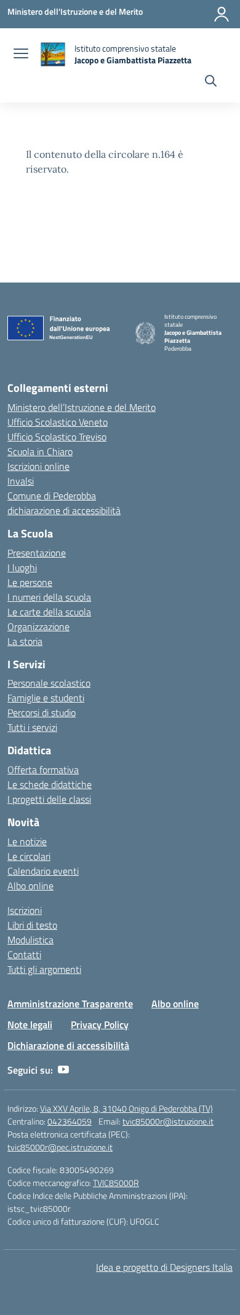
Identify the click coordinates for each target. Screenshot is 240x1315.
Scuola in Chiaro (40, 451)
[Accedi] (221, 14)
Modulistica (30, 939)
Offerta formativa (43, 769)
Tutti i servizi (32, 727)
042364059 (69, 1121)
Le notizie (27, 841)
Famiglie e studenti (45, 697)
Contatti (24, 954)
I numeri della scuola (49, 597)
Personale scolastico (48, 683)
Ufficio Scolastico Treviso (56, 436)
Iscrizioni (24, 910)
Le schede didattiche (49, 784)
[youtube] (63, 1069)
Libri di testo (32, 925)
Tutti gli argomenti (44, 969)
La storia (24, 641)
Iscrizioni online (38, 466)
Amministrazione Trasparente (70, 1003)
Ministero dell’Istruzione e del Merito (81, 407)
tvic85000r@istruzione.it (168, 1121)
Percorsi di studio (41, 712)
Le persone (29, 582)
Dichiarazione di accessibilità (68, 1045)
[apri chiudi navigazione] (21, 54)
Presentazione (36, 552)
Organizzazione (38, 626)
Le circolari (28, 856)
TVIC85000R (116, 1182)
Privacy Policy (100, 1024)
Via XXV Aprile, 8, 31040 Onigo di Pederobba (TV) (126, 1108)
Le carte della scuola (49, 611)
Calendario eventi (43, 871)
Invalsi (20, 481)
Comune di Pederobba (51, 495)
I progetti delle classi (49, 799)
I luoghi (22, 567)
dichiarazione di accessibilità (64, 510)
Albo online (30, 885)
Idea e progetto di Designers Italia (164, 1267)
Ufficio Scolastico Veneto (57, 422)
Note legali (29, 1024)
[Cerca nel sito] (210, 82)
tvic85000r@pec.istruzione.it (60, 1147)
